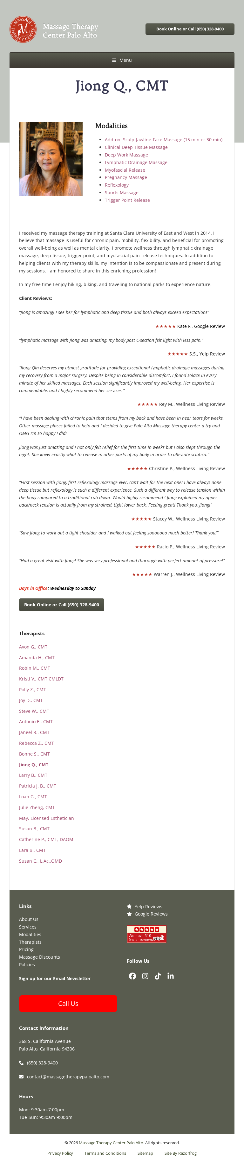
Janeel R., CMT (34, 732)
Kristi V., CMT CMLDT (41, 679)
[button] (122, 60)
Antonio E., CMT (36, 721)
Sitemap (145, 1153)
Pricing (26, 949)
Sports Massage (122, 192)
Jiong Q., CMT (33, 765)
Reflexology (117, 185)
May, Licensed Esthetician (46, 818)
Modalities (30, 934)
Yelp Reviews (148, 907)
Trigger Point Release (127, 200)
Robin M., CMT (34, 668)
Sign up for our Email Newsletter (55, 978)
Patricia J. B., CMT (37, 786)
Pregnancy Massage (126, 177)
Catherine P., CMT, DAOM (46, 839)
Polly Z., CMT (32, 689)
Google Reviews (151, 914)
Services (28, 927)
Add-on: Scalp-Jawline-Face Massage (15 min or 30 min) (163, 140)
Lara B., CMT (32, 850)
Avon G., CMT (33, 647)
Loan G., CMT (33, 797)
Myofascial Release (125, 170)
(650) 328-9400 (42, 1063)
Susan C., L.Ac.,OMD (40, 861)
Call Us (68, 1003)
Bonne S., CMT (34, 754)
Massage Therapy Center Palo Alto (111, 1143)
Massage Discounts (39, 957)
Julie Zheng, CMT (37, 807)
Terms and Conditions (105, 1153)
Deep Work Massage (126, 155)
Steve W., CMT (34, 711)
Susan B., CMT (34, 829)
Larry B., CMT (33, 775)
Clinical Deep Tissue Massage (136, 147)
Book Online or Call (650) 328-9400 (190, 29)
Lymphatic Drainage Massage (136, 162)
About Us (28, 919)
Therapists (30, 942)
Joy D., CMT (31, 700)
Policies (27, 964)
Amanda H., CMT (37, 658)
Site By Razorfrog (181, 1153)
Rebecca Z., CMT (36, 743)
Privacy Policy (60, 1153)
